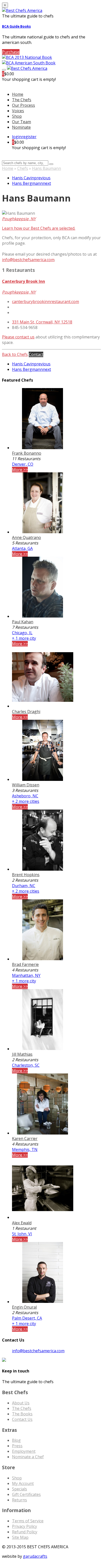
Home (7, 168)
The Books (22, 1414)
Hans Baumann (46, 168)
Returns (19, 1500)
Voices (18, 110)
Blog (16, 1440)
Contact (36, 354)
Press (17, 1446)
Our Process (23, 105)
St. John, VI (22, 1234)
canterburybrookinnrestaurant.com (45, 301)
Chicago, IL (22, 632)
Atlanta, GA (22, 548)
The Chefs (21, 100)
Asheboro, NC (25, 796)
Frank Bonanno (26, 453)
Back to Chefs (15, 354)
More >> (20, 469)
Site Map (20, 1537)
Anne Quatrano (26, 537)
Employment (24, 1451)
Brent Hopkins (26, 874)
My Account (23, 1483)
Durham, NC (23, 885)
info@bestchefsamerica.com (28, 259)
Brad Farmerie (25, 964)
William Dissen (25, 785)
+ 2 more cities (25, 801)
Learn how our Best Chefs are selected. (38, 228)
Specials (19, 1489)
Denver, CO (22, 464)
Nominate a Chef (28, 1456)
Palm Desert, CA (27, 1318)
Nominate (21, 127)
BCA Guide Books (16, 26)
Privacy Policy (24, 1526)
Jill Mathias (22, 1054)
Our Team (21, 121)
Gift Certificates (26, 1494)
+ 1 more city (24, 638)
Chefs (22, 168)
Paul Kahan (22, 621)
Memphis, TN (25, 1149)
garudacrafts (35, 1556)
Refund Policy (24, 1532)
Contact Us (22, 1419)
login (17, 136)
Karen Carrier (25, 1138)
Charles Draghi (26, 711)
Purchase (11, 52)
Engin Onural (24, 1307)
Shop (17, 116)
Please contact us (18, 337)
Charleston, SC (26, 1065)
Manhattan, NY (26, 975)
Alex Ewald (22, 1223)
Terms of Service (28, 1521)
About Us (21, 1403)
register (29, 136)
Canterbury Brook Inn (23, 281)
